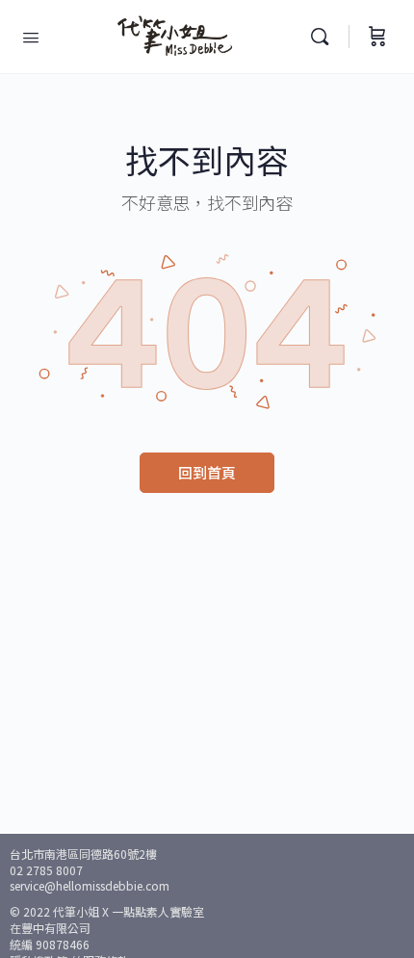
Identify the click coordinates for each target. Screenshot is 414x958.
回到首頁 (207, 472)
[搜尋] (324, 36)
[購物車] (377, 36)
